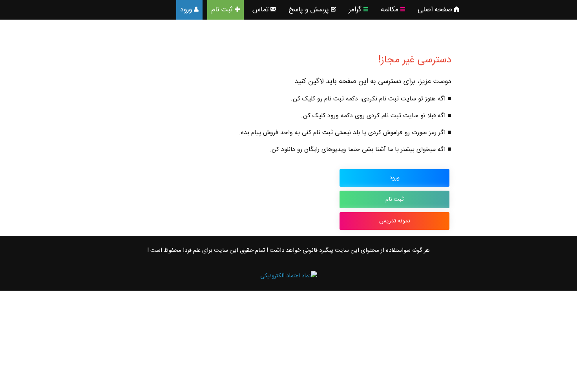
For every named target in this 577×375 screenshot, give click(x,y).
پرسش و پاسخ (308, 10)
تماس (260, 10)
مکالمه (389, 10)
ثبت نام (222, 10)
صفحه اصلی (435, 10)
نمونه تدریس (394, 221)
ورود (186, 10)
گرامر (355, 10)
